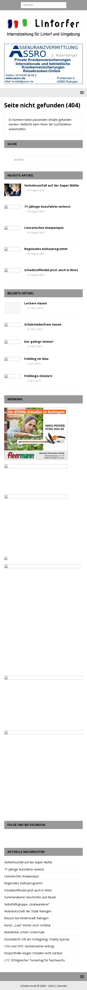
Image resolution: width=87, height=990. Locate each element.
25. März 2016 (34, 346)
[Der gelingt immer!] (12, 344)
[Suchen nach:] (43, 5)
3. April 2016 (34, 363)
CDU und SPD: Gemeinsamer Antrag (29, 946)
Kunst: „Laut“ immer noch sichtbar (27, 925)
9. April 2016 (34, 380)
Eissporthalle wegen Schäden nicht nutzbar (33, 953)
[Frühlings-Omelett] (12, 378)
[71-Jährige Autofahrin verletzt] (12, 211)
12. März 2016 (34, 308)
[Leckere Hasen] (12, 307)
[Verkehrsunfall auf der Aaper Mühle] (12, 190)
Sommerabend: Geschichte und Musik (30, 897)
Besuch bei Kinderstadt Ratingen (26, 918)
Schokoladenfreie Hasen (42, 324)
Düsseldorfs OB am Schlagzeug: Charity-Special (36, 939)
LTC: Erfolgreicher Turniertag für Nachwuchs (34, 960)
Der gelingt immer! (38, 342)
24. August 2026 (35, 190)
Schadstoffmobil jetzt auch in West (51, 270)
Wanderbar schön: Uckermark (24, 932)
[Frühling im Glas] (12, 361)
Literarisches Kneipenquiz (44, 228)
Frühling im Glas (36, 359)
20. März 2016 (34, 329)
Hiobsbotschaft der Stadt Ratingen (27, 911)
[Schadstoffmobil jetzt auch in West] (12, 274)
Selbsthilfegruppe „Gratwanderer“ (27, 904)
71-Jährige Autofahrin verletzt (47, 207)
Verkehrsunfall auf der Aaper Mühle (51, 185)
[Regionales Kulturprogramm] (12, 253)
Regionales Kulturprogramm (46, 249)
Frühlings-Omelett (38, 376)
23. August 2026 (35, 274)
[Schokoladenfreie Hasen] (12, 326)
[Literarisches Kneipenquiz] (12, 232)
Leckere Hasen (35, 303)
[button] (81, 92)
